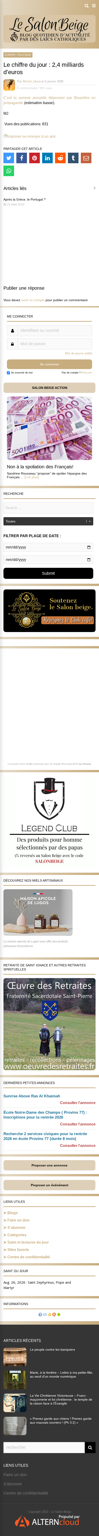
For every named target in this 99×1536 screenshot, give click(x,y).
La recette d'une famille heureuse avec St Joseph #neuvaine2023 (43, 764)
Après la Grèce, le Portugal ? (24, 199)
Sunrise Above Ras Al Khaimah (31, 1096)
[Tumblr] (73, 158)
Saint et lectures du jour (28, 1242)
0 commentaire (27, 88)
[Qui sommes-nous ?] (40, 1315)
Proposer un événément (49, 1185)
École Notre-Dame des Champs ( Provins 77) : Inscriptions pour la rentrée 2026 (45, 1114)
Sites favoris (18, 1250)
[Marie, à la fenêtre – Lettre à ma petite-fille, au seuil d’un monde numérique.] (14, 1387)
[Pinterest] (34, 158)
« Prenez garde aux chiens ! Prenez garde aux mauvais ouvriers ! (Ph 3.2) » (61, 1420)
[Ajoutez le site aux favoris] (49, 1315)
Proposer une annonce (49, 1165)
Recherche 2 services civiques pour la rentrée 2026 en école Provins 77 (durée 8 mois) (45, 1136)
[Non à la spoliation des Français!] (49, 459)
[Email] (86, 158)
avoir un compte (33, 300)
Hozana (87, 764)
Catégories (16, 1235)
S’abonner (16, 1228)
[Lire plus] (31, 477)
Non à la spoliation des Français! (40, 466)
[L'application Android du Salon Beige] (59, 1315)
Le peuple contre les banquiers (52, 1349)
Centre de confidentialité (28, 1257)
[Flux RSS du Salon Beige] (54, 1315)
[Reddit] (60, 158)
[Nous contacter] (45, 1315)
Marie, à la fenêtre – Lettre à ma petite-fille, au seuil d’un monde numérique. (61, 1374)
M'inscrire (86, 372)
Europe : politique (18, 54)
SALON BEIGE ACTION (49, 388)
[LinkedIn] (47, 158)
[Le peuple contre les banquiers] (14, 1364)
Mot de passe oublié (78, 353)
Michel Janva (32, 81)
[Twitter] (8, 158)
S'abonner (12, 1484)
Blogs (12, 1213)
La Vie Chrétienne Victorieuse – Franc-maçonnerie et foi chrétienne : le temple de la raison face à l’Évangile (61, 1399)
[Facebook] (21, 158)
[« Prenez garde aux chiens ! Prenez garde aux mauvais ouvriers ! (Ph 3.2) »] (14, 1433)
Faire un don (18, 1220)
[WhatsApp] (8, 171)
